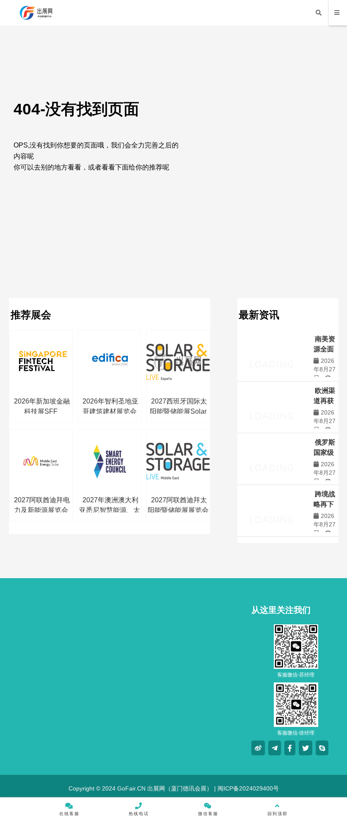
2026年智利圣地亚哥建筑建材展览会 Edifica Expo (110, 411)
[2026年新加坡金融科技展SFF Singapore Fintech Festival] (41, 362)
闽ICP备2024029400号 (247, 788)
